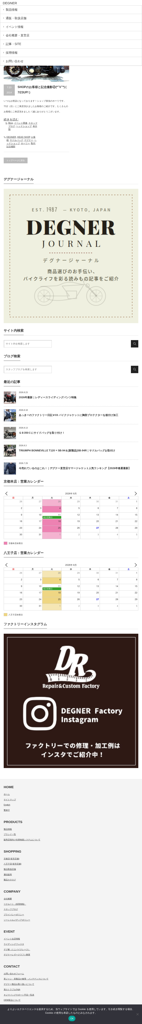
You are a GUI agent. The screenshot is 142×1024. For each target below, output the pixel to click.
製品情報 (12, 9)
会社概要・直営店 (17, 35)
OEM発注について (12, 1000)
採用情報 (12, 52)
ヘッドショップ (24, 126)
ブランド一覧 (10, 834)
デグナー (28, 140)
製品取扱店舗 (10, 869)
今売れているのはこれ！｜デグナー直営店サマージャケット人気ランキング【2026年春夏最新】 (75, 468)
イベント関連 (20, 123)
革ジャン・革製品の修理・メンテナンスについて (26, 979)
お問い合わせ (14, 61)
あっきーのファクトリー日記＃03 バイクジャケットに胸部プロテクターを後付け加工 (68, 415)
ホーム (7, 794)
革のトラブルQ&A (12, 989)
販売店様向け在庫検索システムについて (22, 840)
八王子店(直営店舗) (12, 864)
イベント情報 (14, 26)
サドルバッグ (16, 140)
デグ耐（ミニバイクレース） (17, 949)
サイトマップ (10, 799)
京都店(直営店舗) (11, 859)
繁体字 (7, 810)
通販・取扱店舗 (16, 18)
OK (72, 1018)
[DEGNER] (31, 3)
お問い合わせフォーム (14, 974)
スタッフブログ (11, 909)
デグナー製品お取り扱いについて (19, 984)
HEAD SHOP (23, 137)
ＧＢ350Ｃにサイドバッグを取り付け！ (42, 432)
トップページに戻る (15, 160)
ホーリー (25, 143)
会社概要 (8, 899)
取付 (33, 143)
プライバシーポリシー (14, 914)
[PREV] (7, 493)
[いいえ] (137, 1014)
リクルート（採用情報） (15, 904)
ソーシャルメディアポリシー (17, 920)
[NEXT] (134, 493)
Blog (10, 123)
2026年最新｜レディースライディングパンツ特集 (48, 397)
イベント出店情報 (12, 939)
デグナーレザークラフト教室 (17, 955)
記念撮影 (10, 146)
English (7, 805)
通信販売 (8, 874)
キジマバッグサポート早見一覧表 (19, 995)
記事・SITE (13, 44)
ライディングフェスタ (14, 944)
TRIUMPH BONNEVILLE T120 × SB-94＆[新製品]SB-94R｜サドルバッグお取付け (67, 450)
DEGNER (11, 137)
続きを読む (11, 119)
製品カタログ (10, 880)
